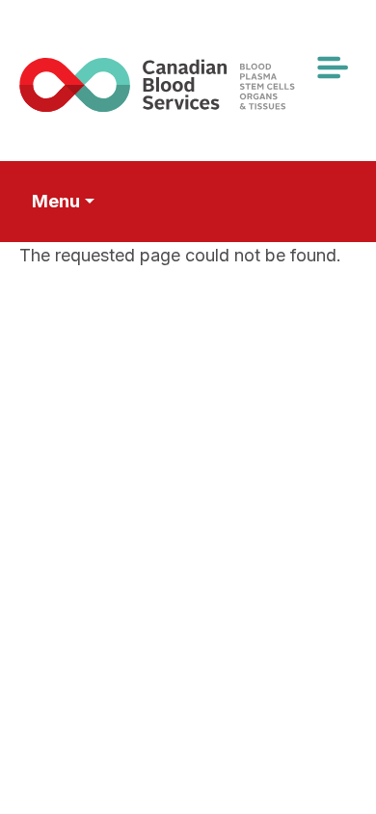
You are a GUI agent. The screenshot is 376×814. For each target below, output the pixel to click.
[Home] (180, 84)
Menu (56, 201)
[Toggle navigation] (332, 67)
